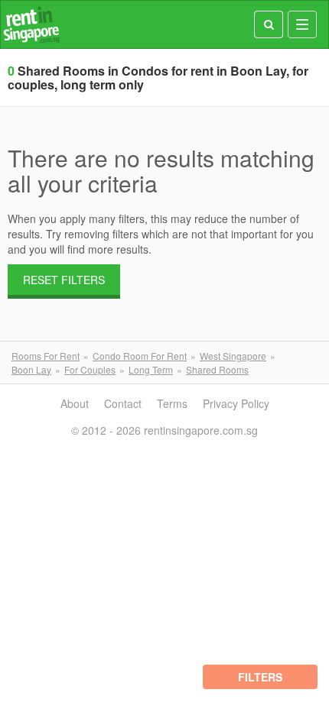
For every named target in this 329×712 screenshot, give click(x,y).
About (74, 403)
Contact (123, 403)
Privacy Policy (236, 403)
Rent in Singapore (31, 25)
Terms (172, 403)
